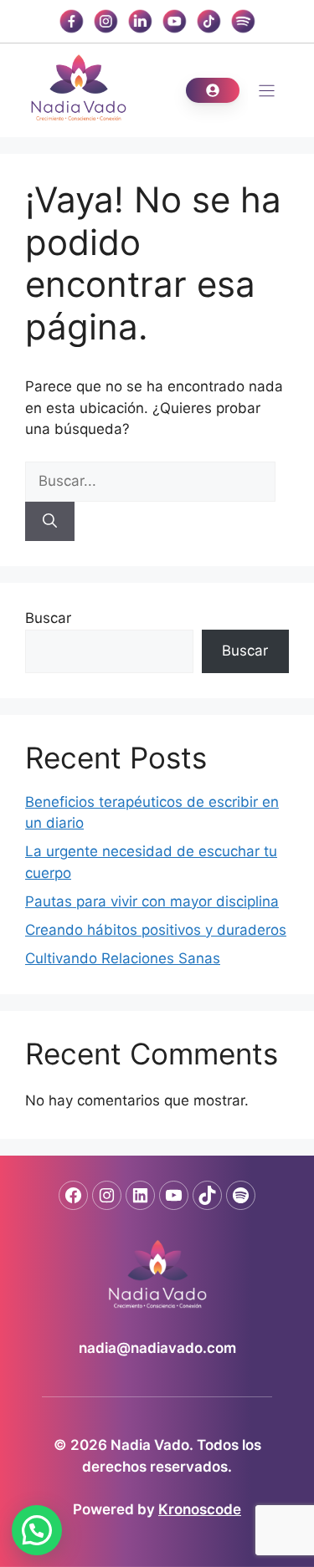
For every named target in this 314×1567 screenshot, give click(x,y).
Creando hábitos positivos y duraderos (155, 929)
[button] (37, 1530)
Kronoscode (199, 1509)
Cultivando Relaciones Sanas (122, 958)
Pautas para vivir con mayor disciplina (152, 901)
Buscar (48, 618)
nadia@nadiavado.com (157, 1348)
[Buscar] (50, 522)
